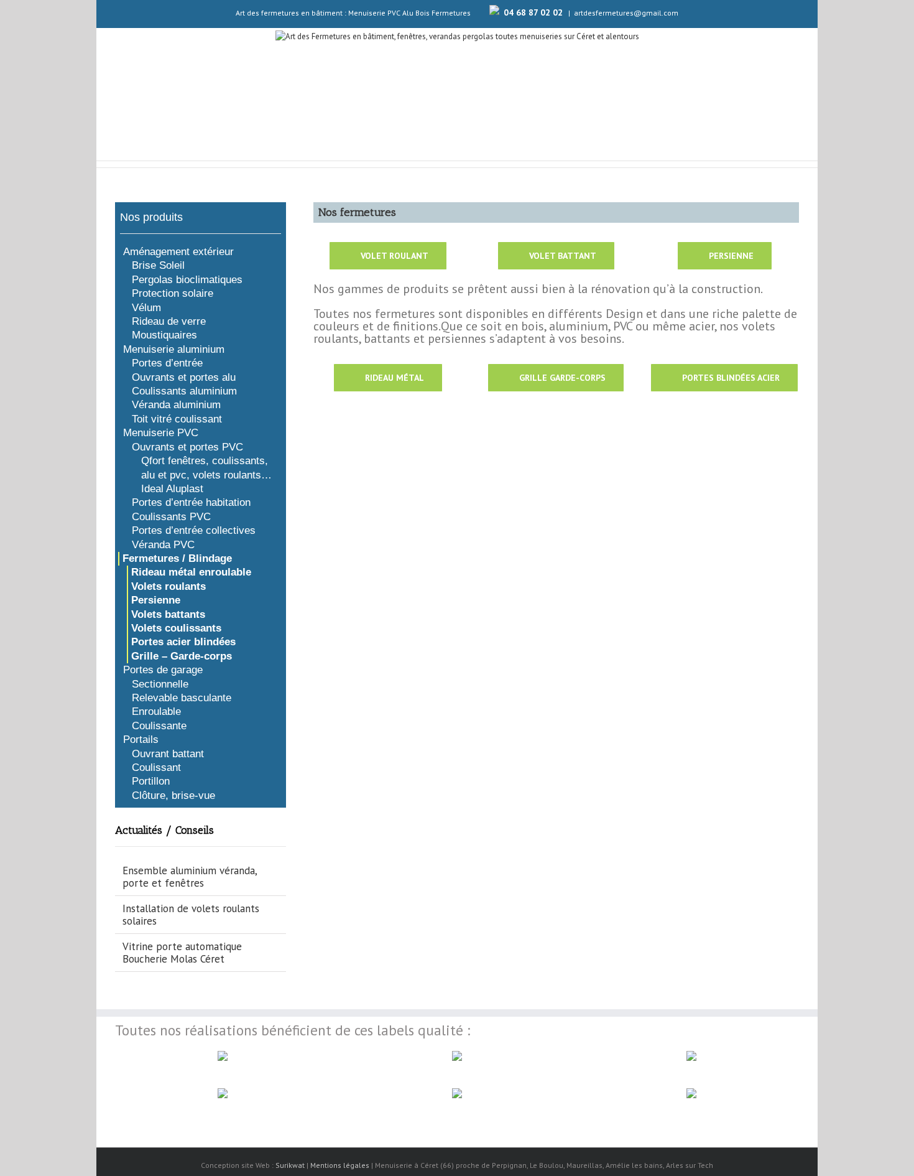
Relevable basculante (181, 698)
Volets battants (168, 614)
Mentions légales (339, 1165)
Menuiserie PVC (160, 433)
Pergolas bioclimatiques (187, 280)
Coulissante (159, 726)
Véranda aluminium (176, 405)
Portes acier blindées (183, 642)
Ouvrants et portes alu (184, 377)
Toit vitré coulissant (177, 419)
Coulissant (156, 767)
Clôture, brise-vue (173, 795)
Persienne (155, 600)
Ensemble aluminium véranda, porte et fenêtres (189, 877)
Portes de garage (163, 670)
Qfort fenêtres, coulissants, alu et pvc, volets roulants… (206, 467)
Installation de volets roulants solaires (190, 915)
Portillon (151, 781)
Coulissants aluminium (184, 391)
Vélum (146, 308)
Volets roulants (168, 586)
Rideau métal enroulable (191, 572)
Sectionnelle (160, 684)
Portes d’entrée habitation (191, 502)
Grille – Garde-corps (181, 656)
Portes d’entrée (167, 363)
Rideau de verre (169, 321)
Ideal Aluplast (172, 489)
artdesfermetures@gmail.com (626, 12)
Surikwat (290, 1165)
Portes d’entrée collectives (194, 530)
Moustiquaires (164, 335)
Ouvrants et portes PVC (187, 447)
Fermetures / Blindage (177, 558)
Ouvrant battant (168, 754)
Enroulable (156, 711)
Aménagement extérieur (178, 252)
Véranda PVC (163, 545)
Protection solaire (172, 293)
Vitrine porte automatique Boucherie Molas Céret (182, 953)
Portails (141, 739)
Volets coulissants (176, 628)
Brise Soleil (158, 265)
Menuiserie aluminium (173, 349)
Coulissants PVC (171, 517)
